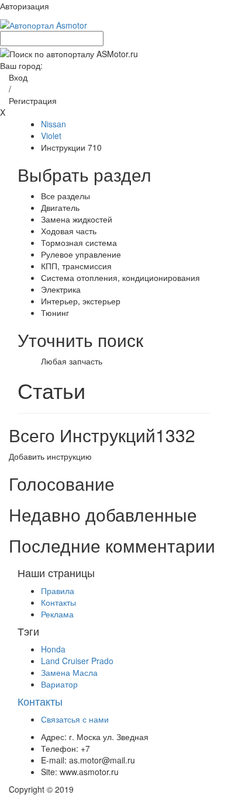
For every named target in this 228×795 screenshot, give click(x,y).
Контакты (58, 602)
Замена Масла (69, 672)
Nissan (53, 124)
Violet (51, 135)
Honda (53, 649)
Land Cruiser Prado (77, 660)
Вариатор (59, 684)
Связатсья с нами (75, 719)
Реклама (57, 614)
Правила (57, 590)
